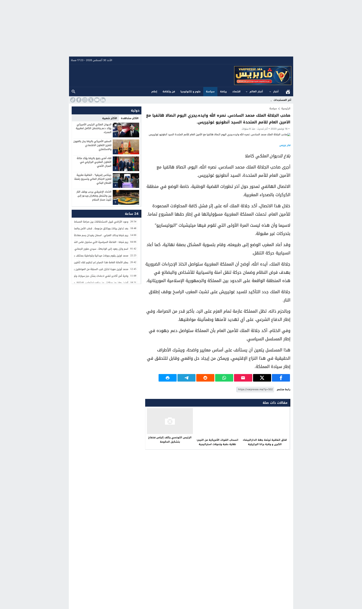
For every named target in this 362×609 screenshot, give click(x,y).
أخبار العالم (256, 91)
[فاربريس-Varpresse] (181, 75)
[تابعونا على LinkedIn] (103, 100)
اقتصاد (236, 91)
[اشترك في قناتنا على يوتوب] (97, 100)
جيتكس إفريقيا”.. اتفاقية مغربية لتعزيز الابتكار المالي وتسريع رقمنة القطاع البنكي (92, 179)
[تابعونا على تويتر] (90, 100)
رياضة (223, 91)
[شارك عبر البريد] (243, 378)
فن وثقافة (169, 91)
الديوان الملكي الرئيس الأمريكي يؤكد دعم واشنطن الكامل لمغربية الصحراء (93, 128)
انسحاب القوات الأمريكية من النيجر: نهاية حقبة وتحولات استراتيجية (217, 442)
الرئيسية (288, 91)
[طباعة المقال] (168, 378)
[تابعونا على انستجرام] (84, 100)
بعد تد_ (268, 100)
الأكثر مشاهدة (130, 118)
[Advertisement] (181, 28)
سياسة (210, 91)
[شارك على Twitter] (262, 378)
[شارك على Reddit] (205, 378)
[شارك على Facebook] (281, 378)
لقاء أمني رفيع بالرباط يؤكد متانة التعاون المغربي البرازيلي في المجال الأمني (94, 162)
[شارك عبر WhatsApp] (224, 378)
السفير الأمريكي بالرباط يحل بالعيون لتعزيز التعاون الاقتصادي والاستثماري (92, 145)
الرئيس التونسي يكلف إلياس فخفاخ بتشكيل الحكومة (170, 439)
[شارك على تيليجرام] (186, 378)
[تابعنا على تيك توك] (72, 100)
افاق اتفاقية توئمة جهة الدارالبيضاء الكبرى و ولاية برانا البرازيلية (265, 442)
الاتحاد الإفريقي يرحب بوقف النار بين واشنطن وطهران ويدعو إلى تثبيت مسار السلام (94, 195)
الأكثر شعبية (109, 118)
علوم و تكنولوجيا (190, 91)
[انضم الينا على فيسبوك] (78, 100)
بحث (73, 91)
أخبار (276, 91)
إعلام (154, 91)
